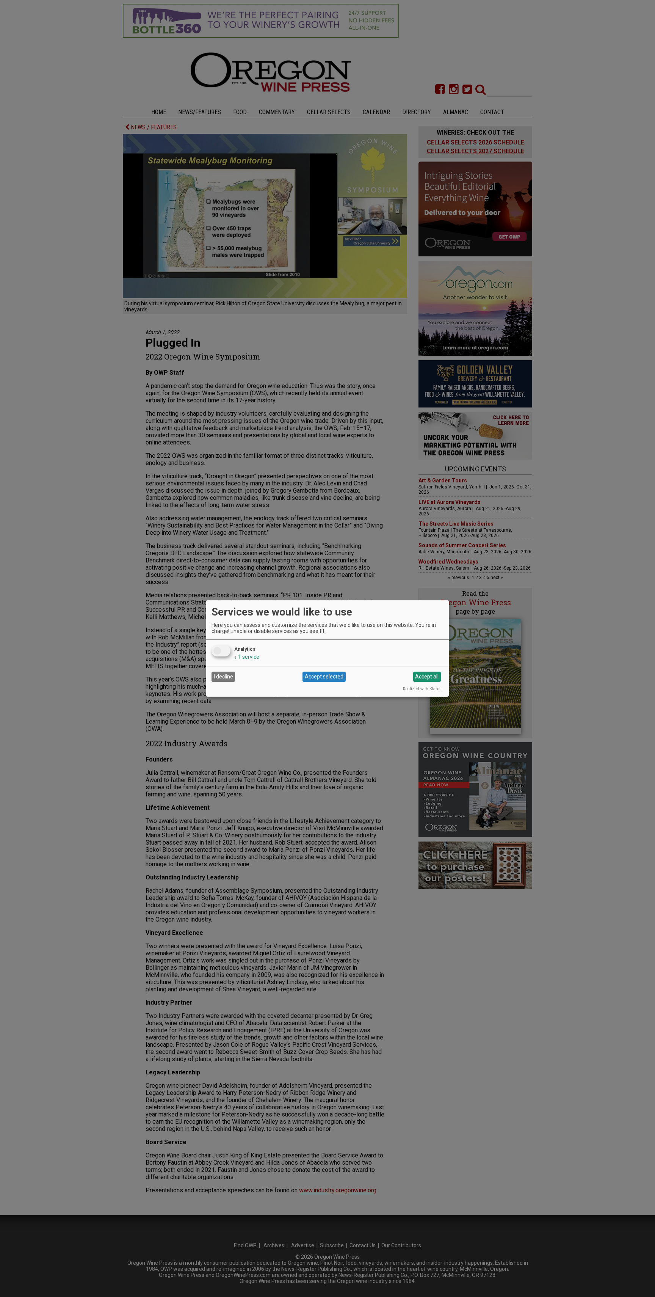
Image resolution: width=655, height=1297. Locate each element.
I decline (223, 677)
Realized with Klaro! (421, 688)
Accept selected (324, 677)
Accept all (427, 677)
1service (246, 657)
